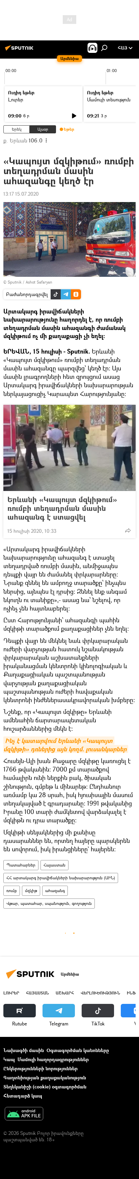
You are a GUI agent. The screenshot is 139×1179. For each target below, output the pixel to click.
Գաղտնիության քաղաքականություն (44, 1077)
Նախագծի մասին (23, 1050)
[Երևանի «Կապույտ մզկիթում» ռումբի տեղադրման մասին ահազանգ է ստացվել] (69, 448)
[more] (128, 530)
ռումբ (11, 890)
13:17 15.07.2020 (21, 194)
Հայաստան (54, 865)
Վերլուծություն (100, 993)
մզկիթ (31, 890)
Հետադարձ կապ (22, 1095)
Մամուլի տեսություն (109, 99)
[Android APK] (24, 1114)
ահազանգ (55, 890)
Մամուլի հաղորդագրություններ (53, 1059)
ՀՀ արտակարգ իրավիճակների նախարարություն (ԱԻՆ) (60, 878)
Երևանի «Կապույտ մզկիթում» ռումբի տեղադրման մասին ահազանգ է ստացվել (62, 508)
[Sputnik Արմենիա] (20, 50)
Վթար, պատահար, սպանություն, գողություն (49, 903)
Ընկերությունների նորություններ (40, 1068)
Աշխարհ (65, 993)
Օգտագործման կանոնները (78, 1050)
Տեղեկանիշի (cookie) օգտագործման (44, 1086)
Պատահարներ (20, 865)
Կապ (9, 1059)
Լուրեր (15, 99)
